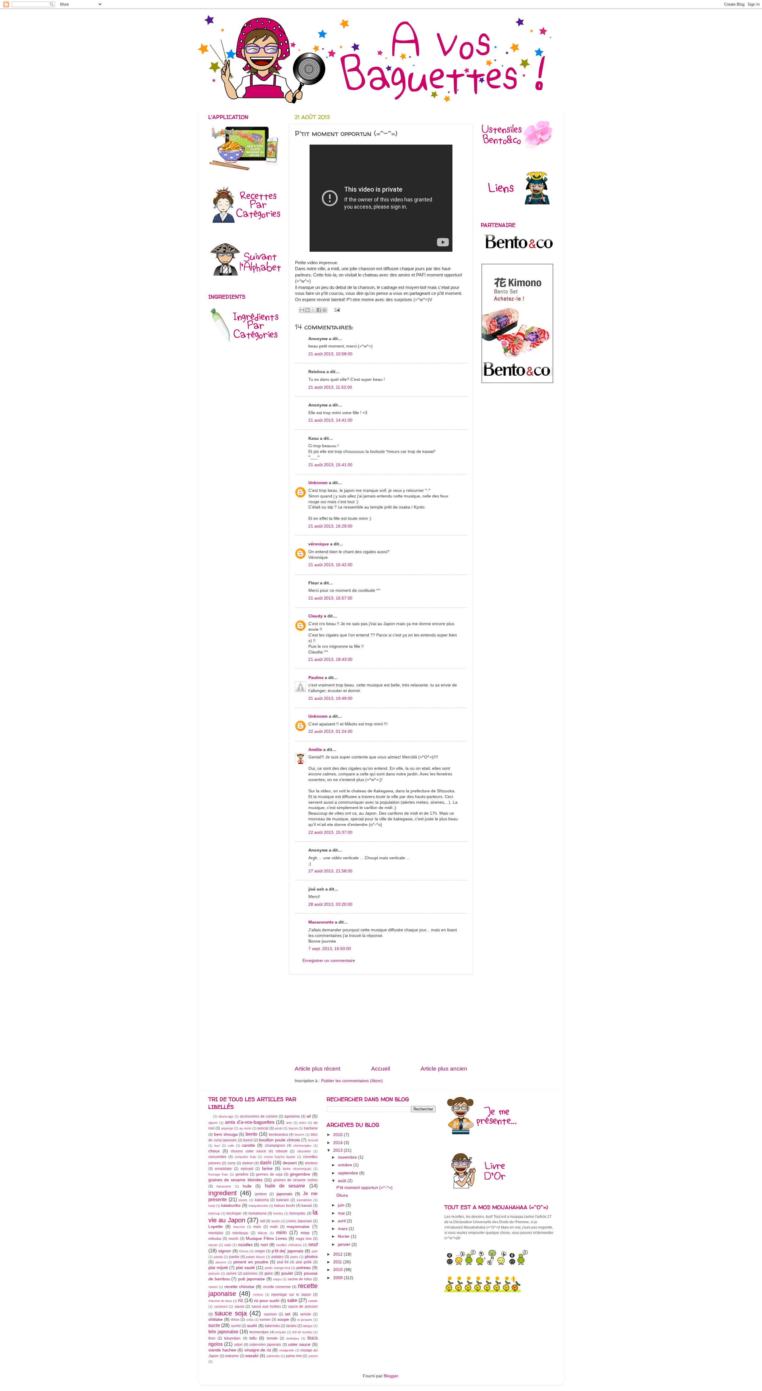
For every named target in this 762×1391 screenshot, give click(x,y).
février (344, 1236)
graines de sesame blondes (235, 1180)
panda (218, 1257)
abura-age (225, 1116)
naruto (213, 1245)
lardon (275, 1221)
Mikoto (262, 1233)
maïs (257, 1227)
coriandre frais (245, 1157)
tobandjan (232, 1338)
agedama (292, 1116)
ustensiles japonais (265, 1345)
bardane (311, 1128)
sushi (252, 1325)
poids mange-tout (277, 1268)
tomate (272, 1338)
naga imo (304, 1239)
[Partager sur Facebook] (319, 310)
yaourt (313, 1356)
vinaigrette (286, 1350)
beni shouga (226, 1134)
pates (294, 1257)
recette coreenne (277, 1287)
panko (234, 1257)
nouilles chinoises (289, 1245)
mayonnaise (298, 1226)
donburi (311, 1163)
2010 (338, 1270)
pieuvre (221, 1262)
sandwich (221, 1306)
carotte (248, 1145)
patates (277, 1257)
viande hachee (222, 1350)
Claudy (315, 616)
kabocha (262, 1200)
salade (313, 1301)
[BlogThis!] (307, 310)
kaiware (282, 1200)
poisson (214, 1273)
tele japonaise (223, 1331)
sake (292, 1300)
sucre (214, 1325)
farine (267, 1168)
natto (227, 1245)
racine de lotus (300, 1279)
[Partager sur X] (313, 310)
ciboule (282, 1151)
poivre (232, 1273)
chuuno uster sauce (248, 1151)
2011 (338, 1262)
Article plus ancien (444, 1068)
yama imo (294, 1356)
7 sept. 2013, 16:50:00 (329, 948)
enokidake (223, 1169)
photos (311, 1256)
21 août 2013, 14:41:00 (330, 420)
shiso (235, 1320)
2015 (338, 1134)
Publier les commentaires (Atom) (352, 1081)
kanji (211, 1205)
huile (247, 1186)
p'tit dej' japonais (288, 1251)
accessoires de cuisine (258, 1116)
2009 (338, 1278)
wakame (232, 1356)
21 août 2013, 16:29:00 (330, 526)
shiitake (215, 1319)
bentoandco (278, 1134)
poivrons (250, 1273)
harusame (223, 1186)
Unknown (318, 483)
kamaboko (304, 1200)
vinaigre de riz (257, 1350)
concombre (217, 1157)
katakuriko (231, 1205)
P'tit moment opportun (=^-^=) (364, 1187)
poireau (303, 1267)
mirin (281, 1232)
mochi (233, 1239)
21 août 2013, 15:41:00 (330, 465)
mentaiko (215, 1233)
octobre (345, 1165)
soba (249, 1319)
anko (302, 1122)
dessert (290, 1163)
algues (213, 1122)
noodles (245, 1245)
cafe (231, 1145)
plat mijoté (218, 1267)
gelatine (242, 1174)
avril (342, 1221)
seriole (305, 1314)
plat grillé (303, 1262)
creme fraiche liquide (279, 1157)
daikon (247, 1163)
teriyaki (280, 1332)
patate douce (255, 1257)
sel (287, 1314)
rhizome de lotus (220, 1301)
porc (269, 1273)
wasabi (251, 1356)
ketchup (214, 1213)
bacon (293, 1128)
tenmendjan (259, 1332)
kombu (278, 1213)
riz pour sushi (266, 1300)
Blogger (391, 1376)
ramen (213, 1287)
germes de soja (269, 1174)
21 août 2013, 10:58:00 (330, 354)
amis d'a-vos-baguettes (249, 1122)
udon (238, 1345)
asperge (227, 1128)
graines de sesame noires (296, 1180)
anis (289, 1122)
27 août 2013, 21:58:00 (330, 871)
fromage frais (218, 1174)
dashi (265, 1162)
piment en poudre (250, 1262)
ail (309, 1116)
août (342, 1181)
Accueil (380, 1068)
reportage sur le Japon (291, 1295)
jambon (261, 1194)
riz (240, 1300)
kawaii (307, 1206)
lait (262, 1221)
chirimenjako (302, 1145)
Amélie (315, 749)
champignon (275, 1145)
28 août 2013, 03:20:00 (330, 904)
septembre (348, 1173)
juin (342, 1205)
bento (251, 1134)
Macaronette (321, 922)
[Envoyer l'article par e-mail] (336, 309)
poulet (287, 1273)
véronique (318, 544)
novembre (348, 1157)
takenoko (272, 1326)
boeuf (247, 1140)
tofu (253, 1338)
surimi (236, 1326)
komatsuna (257, 1213)
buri (217, 1145)
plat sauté (245, 1267)
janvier (345, 1244)
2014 (338, 1142)
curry (231, 1163)
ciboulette (304, 1151)
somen (265, 1320)
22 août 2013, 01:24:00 (330, 731)
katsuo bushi (284, 1206)
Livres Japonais (299, 1221)
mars (343, 1228)
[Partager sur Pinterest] (324, 310)
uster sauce (299, 1344)
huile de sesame (285, 1185)
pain (315, 1251)
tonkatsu (292, 1338)
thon (212, 1338)
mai (342, 1213)
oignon (224, 1251)
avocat (262, 1128)
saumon (270, 1314)
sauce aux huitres (266, 1306)
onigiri (260, 1251)
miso (305, 1233)
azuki (278, 1128)
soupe (283, 1319)
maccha (239, 1227)
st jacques (304, 1319)
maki (274, 1227)
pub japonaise (251, 1279)
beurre (299, 1134)
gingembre (300, 1174)
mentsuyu (240, 1233)
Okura (243, 1251)
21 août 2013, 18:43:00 (330, 659)
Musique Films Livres (266, 1238)
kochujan (234, 1213)
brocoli (313, 1140)
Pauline (316, 677)
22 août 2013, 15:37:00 (330, 832)
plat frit (282, 1262)
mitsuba (214, 1239)
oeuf (313, 1244)
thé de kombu (302, 1332)
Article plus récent (317, 1068)
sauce (239, 1306)
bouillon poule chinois (279, 1140)
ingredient (222, 1193)
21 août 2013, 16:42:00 (330, 565)
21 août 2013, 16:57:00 (330, 598)
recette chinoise (239, 1286)
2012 (338, 1254)
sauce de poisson (303, 1306)
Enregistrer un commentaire (328, 960)
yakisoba (272, 1356)
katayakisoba (258, 1205)
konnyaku (297, 1213)
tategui (307, 1326)
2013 (338, 1150)
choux (214, 1151)
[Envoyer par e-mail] (302, 310)
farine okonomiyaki (297, 1169)
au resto (245, 1128)
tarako (291, 1326)
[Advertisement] (381, 1019)
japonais (284, 1194)
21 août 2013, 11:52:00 (330, 387)
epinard (247, 1169)
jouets (243, 1200)
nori (264, 1245)
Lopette (215, 1226)
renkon (258, 1294)
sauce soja (230, 1313)
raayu (277, 1279)
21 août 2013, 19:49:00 (330, 698)
